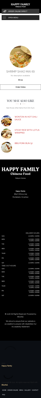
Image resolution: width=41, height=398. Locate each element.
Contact (35, 390)
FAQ (3, 394)
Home (4, 390)
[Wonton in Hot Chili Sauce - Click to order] (7, 120)
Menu (21, 390)
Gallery (27, 390)
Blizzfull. (5, 385)
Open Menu (13, 18)
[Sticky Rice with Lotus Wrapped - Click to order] (7, 134)
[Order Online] (20, 57)
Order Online (20, 87)
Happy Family (7, 366)
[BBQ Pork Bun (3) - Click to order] (7, 147)
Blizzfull (20, 317)
